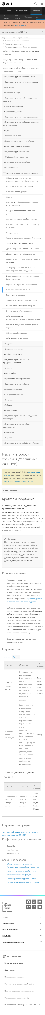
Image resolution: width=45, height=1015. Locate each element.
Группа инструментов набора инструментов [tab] (16, 425)
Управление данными (14, 44)
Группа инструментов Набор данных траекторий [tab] (20, 417)
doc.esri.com (20, 25)
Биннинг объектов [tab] (13, 136)
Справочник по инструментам (15, 38)
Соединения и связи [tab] (14, 349)
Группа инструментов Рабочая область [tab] (22, 443)
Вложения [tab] (9, 87)
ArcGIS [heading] (5, 918)
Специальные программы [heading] (13, 942)
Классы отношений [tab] (13, 389)
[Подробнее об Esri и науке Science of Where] (7, 907)
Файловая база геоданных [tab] (16, 157)
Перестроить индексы (15, 295)
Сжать (9, 197)
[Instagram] (34, 907)
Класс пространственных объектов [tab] (20, 141)
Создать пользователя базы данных (21, 219)
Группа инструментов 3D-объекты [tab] (20, 76)
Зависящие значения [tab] (14, 106)
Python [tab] (16, 657)
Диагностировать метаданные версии (22, 249)
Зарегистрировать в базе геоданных (22, 300)
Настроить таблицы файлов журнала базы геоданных (22, 204)
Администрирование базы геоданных (21, 47)
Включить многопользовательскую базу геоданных (23, 260)
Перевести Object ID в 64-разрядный (21, 284)
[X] (34, 902)
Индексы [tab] (9, 344)
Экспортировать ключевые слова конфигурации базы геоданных (20, 269)
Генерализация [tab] (11, 167)
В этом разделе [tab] (10, 491)
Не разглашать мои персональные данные (22, 1005)
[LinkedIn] (40, 902)
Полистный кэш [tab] (11, 410)
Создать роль (12, 233)
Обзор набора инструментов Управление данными (21, 53)
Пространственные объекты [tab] (17, 146)
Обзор (8, 11)
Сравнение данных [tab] (13, 111)
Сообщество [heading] (8, 924)
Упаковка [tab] (9, 368)
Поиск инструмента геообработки (21, 871)
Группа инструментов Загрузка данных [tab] (21, 117)
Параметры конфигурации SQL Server (23, 882)
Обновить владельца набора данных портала (22, 326)
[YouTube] (40, 907)
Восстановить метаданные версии (20, 306)
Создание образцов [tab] (14, 394)
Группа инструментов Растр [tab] (17, 384)
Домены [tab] (8, 130)
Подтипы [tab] (9, 400)
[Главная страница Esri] (7, 4)
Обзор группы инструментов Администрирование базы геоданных (22, 179)
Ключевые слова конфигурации (20, 875)
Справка (28, 17)
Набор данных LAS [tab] (13, 354)
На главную (6, 17)
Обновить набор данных (16, 333)
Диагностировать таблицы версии (20, 254)
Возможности (22, 11)
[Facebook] (28, 902)
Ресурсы (36, 11)
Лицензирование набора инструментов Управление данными (20, 61)
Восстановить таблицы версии (19, 311)
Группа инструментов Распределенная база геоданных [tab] (21, 123)
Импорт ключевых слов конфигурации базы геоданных (22, 277)
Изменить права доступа (16, 192)
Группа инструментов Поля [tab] (17, 152)
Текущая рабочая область (14, 832)
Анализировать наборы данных (19, 186)
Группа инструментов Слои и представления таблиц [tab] (16, 361)
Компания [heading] (6, 936)
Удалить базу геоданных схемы (19, 243)
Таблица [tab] (8, 405)
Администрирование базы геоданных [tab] (21, 173)
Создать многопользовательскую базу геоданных (22, 226)
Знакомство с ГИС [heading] (10, 930)
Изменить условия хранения (18, 290)
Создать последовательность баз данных (20, 212)
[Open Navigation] (42, 3)
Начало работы (17, 17)
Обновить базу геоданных (17, 338)
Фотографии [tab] (10, 373)
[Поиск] (35, 3)
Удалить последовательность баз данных (24, 238)
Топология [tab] (9, 432)
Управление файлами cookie (16, 998)
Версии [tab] (8, 438)
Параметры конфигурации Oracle (21, 879)
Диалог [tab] (7, 657)
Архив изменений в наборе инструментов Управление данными (21, 69)
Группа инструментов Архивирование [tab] (21, 82)
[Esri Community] (28, 907)
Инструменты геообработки (17, 41)
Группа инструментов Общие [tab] (17, 162)
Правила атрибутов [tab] (13, 92)
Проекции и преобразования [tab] (17, 378)
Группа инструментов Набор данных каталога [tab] (20, 99)
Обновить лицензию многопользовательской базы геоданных (23, 318)
